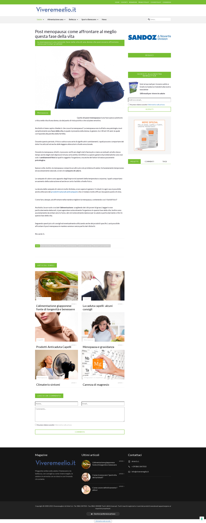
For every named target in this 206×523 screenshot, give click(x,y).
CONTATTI (124, 2)
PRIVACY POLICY (143, 2)
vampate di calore (85, 246)
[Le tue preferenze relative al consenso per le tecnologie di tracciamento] (202, 519)
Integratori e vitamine (93, 378)
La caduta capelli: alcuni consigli (98, 307)
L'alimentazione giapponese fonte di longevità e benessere (55, 307)
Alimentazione (43, 299)
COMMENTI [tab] (149, 161)
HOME (117, 2)
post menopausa (47, 246)
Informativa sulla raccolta (103, 521)
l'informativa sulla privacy (63, 425)
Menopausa (42, 113)
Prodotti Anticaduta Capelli (53, 347)
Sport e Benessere (89, 19)
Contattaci (135, 455)
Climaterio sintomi (48, 384)
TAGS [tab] (164, 161)
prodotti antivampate (101, 246)
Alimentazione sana (55, 19)
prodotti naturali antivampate (64, 192)
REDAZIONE (133, 2)
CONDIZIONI (167, 2)
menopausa (59, 246)
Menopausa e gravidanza (98, 347)
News (104, 19)
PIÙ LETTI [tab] (134, 161)
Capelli (87, 299)
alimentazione (71, 246)
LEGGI (73, 304)
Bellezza (72, 19)
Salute (39, 19)
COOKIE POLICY (156, 2)
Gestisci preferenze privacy (104, 514)
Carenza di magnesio (96, 384)
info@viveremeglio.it (140, 471)
